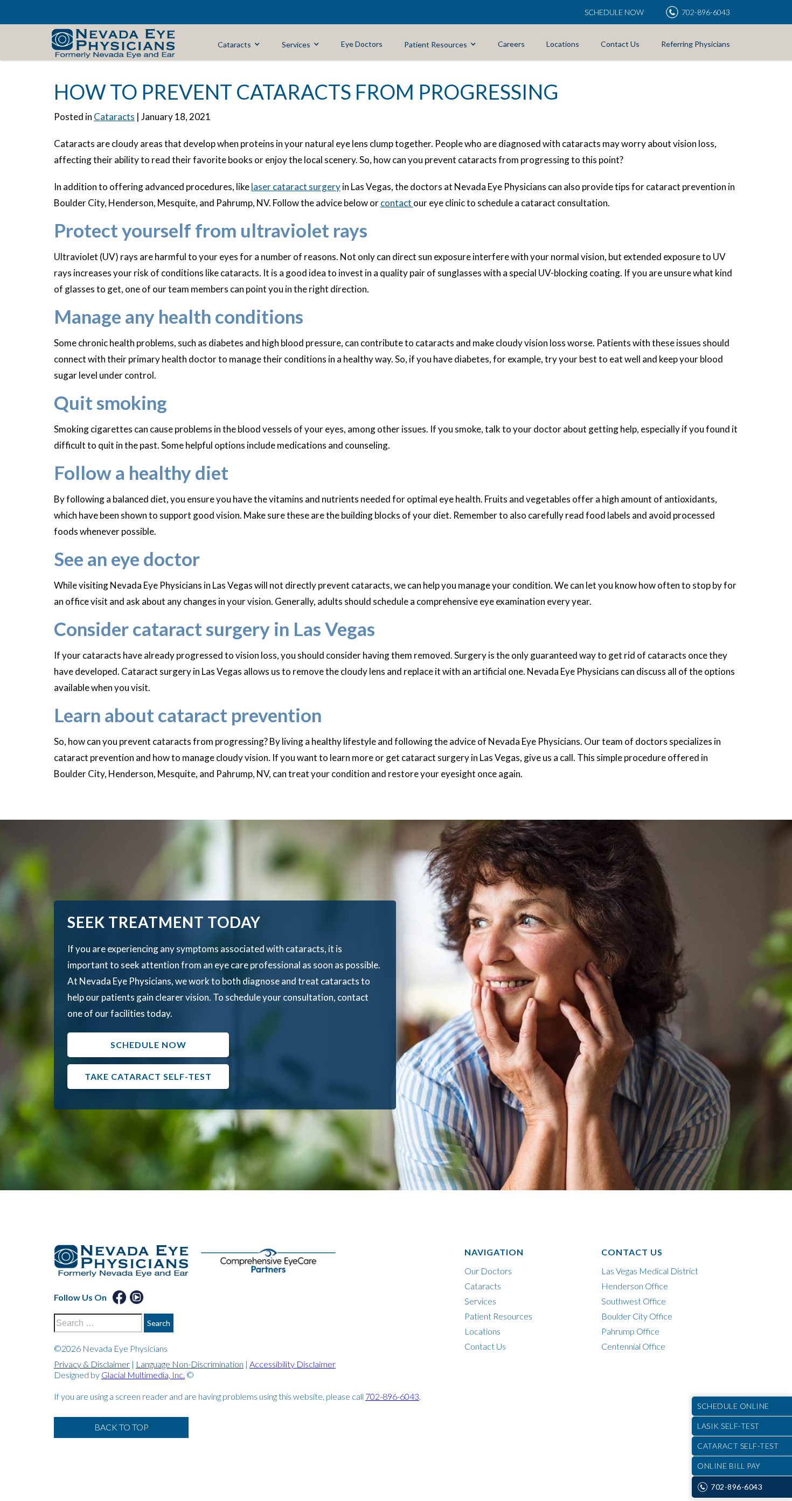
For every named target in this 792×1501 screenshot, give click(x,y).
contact (396, 202)
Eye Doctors (362, 43)
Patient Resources (435, 44)
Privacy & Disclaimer (92, 1364)
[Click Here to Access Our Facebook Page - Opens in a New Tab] (119, 1297)
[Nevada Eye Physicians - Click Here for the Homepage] (126, 1266)
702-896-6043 (392, 1396)
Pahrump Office (630, 1331)
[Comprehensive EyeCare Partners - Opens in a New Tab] (273, 1266)
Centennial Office (633, 1346)
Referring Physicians (695, 43)
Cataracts (234, 44)
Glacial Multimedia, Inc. (143, 1375)
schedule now (148, 1044)
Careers (511, 43)
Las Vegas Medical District (649, 1271)
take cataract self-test (148, 1076)
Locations (562, 43)
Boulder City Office (636, 1316)
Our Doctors (488, 1271)
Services (296, 44)
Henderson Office (634, 1286)
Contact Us (620, 43)
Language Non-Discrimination (190, 1364)
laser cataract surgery (296, 186)
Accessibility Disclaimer (292, 1364)
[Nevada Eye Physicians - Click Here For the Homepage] (113, 43)
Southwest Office (633, 1301)
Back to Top (121, 1427)
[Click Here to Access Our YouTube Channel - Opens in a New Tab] (136, 1297)
